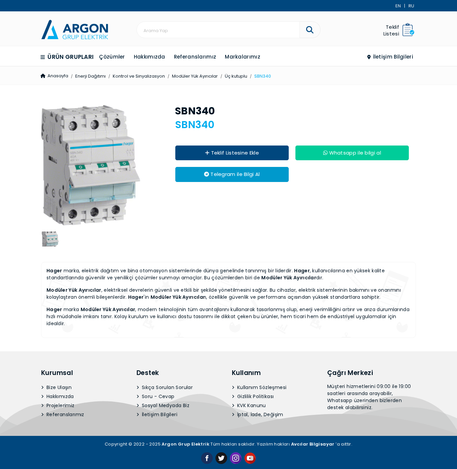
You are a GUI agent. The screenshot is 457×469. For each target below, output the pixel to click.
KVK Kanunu (251, 405)
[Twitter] (221, 457)
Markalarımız (242, 56)
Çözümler (112, 56)
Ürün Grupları (70, 57)
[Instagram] (235, 457)
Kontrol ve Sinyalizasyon (139, 76)
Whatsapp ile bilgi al (354, 152)
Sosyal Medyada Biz (165, 405)
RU (411, 6)
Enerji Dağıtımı (90, 76)
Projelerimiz (60, 405)
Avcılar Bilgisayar (313, 444)
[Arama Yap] (310, 29)
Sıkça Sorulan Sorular (167, 387)
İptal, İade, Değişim (259, 414)
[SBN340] (74, 29)
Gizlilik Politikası (255, 396)
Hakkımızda (149, 56)
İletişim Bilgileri (392, 56)
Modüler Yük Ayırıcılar (195, 76)
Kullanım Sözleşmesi (261, 387)
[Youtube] (250, 457)
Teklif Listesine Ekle (234, 152)
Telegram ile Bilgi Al (234, 174)
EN (398, 6)
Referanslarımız (195, 56)
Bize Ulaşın (58, 387)
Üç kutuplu (236, 76)
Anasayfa (57, 76)
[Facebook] (206, 457)
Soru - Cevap (158, 396)
